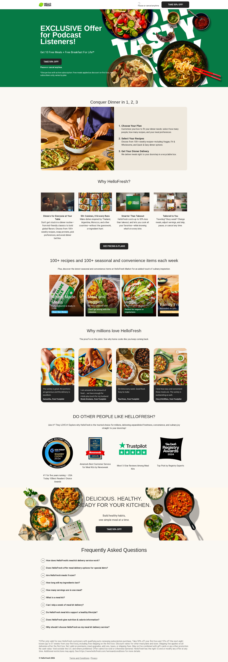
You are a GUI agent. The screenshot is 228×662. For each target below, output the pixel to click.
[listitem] (57, 214)
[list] (114, 295)
